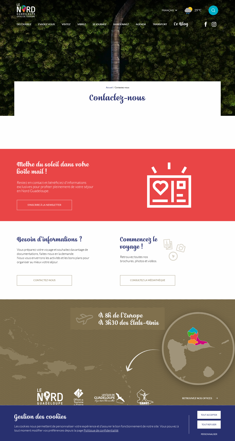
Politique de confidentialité (101, 430)
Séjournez (99, 24)
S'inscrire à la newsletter (44, 205)
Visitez (66, 24)
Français (168, 10)
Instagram (214, 24)
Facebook (206, 24)
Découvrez (24, 24)
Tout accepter (209, 415)
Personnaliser (209, 434)
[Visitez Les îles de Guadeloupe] (109, 398)
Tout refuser (209, 424)
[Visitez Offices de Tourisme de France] (78, 398)
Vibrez (81, 24)
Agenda (141, 24)
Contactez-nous (44, 280)
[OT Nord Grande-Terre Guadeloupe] (26, 10)
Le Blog (181, 23)
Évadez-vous (46, 24)
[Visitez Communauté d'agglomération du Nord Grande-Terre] (145, 398)
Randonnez (121, 24)
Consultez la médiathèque (147, 280)
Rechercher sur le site (213, 10)
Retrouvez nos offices (197, 398)
